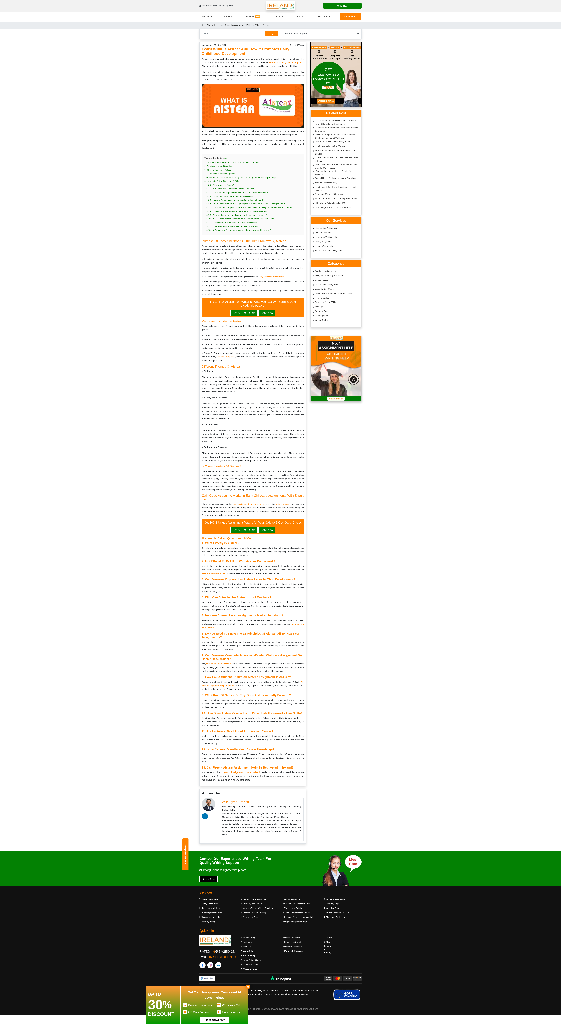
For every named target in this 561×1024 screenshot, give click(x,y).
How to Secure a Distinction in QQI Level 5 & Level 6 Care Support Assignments (335, 122)
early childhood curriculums (271, 276)
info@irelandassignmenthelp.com (217, 6)
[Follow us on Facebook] (202, 965)
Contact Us (248, 951)
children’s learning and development (286, 62)
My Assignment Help (210, 917)
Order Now (342, 6)
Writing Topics (321, 320)
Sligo (328, 942)
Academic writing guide (325, 271)
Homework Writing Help (326, 237)
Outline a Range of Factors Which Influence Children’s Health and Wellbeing (335, 136)
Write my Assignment (335, 899)
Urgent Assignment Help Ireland (241, 772)
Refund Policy (249, 955)
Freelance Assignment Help (297, 904)
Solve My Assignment (252, 904)
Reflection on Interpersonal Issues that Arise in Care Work (336, 129)
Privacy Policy (249, 937)
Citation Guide (321, 280)
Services (206, 16)
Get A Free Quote (244, 312)
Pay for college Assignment (255, 899)
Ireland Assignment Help (214, 573)
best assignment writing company (249, 504)
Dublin (329, 937)
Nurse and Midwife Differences (329, 194)
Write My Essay (208, 921)
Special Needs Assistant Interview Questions (335, 178)
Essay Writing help (323, 232)
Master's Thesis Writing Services (258, 908)
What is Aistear (262, 25)
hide (225, 158)
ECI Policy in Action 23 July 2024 (330, 203)
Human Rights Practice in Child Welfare (333, 207)
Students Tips (321, 311)
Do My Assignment (323, 241)
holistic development (225, 357)
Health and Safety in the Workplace (331, 146)
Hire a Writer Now (214, 1019)
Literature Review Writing (254, 913)
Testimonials (248, 942)
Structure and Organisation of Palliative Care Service (335, 152)
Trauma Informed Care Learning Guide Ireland (336, 198)
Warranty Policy (250, 969)
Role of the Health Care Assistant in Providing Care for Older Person (336, 166)
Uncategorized (321, 315)
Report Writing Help (324, 246)
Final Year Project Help (336, 917)
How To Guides (322, 298)
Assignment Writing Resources (329, 275)
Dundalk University (293, 946)
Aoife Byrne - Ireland (235, 802)
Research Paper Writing (326, 302)
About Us (278, 16)
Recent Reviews (185, 854)
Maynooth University (293, 951)
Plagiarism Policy (250, 964)
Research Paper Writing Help (328, 250)
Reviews (252, 16)
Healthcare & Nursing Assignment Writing (233, 25)
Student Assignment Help (337, 913)
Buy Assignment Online (211, 913)
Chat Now (266, 312)
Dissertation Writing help (326, 228)
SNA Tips (319, 307)
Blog (209, 25)
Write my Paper (333, 904)
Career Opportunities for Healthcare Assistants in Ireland (336, 159)
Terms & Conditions (252, 960)
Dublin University (292, 937)
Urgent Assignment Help (295, 921)
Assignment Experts (252, 917)
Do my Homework (209, 904)
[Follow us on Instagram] (210, 965)
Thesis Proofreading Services (297, 913)
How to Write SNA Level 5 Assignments (333, 141)
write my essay (283, 504)
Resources (323, 16)
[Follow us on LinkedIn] (218, 965)
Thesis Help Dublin (293, 908)
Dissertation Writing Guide (327, 284)
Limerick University (293, 942)
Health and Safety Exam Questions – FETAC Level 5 (335, 189)
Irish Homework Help (210, 908)
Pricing (300, 16)
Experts (228, 16)
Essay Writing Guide (324, 289)
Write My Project (333, 908)
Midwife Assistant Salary (326, 183)
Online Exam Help (209, 899)
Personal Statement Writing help (299, 917)
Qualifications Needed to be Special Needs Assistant (335, 173)
